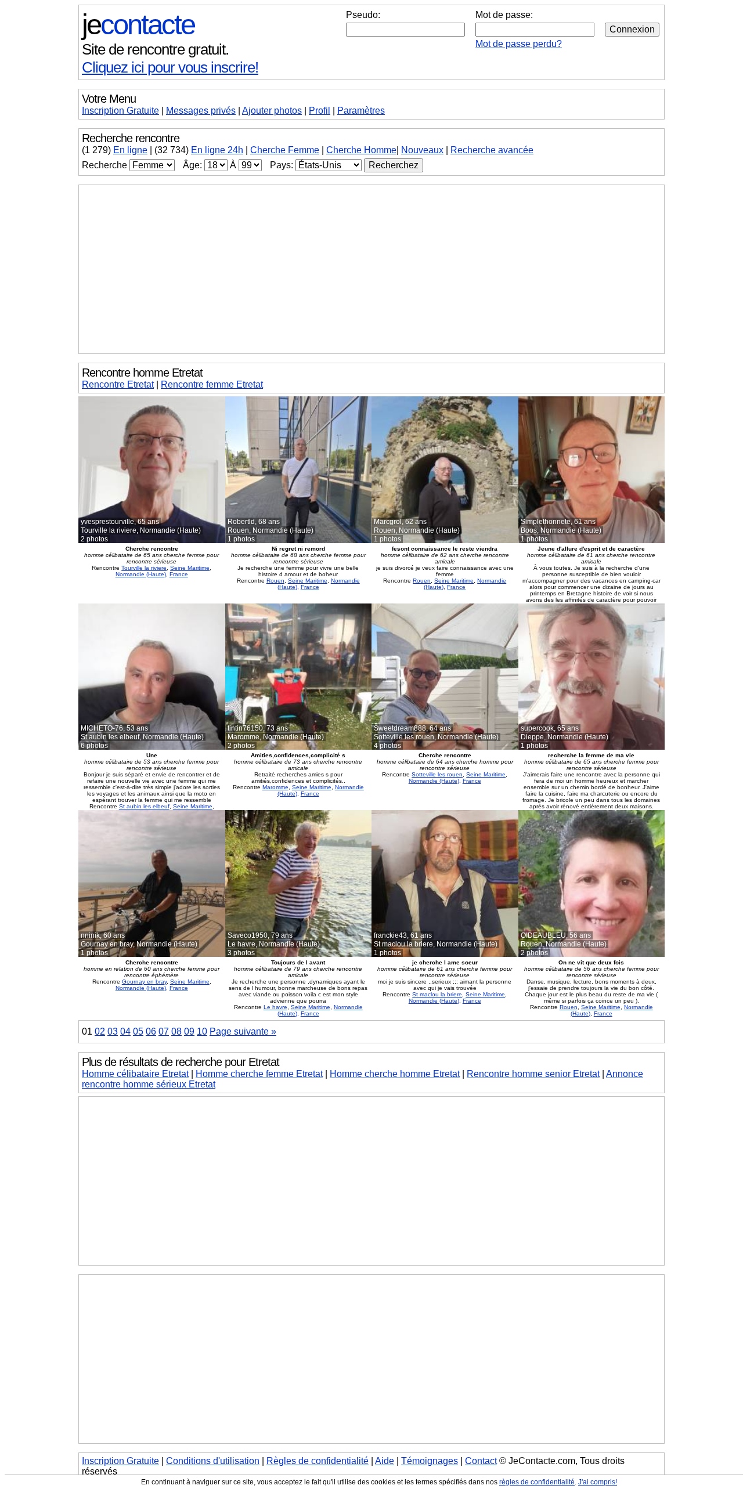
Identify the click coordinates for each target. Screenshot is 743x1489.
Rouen (275, 580)
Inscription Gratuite (120, 110)
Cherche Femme (284, 150)
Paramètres (361, 110)
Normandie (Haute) (141, 574)
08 (176, 1031)
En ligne (130, 150)
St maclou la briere (437, 994)
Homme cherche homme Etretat (395, 1074)
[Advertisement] (371, 269)
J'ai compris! (597, 1482)
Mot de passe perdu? (518, 44)
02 (100, 1031)
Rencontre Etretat (118, 384)
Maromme (275, 787)
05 (138, 1031)
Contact (481, 1461)
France (178, 574)
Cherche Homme (361, 150)
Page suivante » (243, 1031)
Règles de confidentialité (317, 1461)
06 (151, 1031)
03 (112, 1031)
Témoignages (429, 1461)
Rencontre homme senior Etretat (533, 1074)
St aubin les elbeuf (144, 806)
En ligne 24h (217, 150)
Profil (319, 110)
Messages (201, 110)
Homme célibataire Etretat (135, 1074)
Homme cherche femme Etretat (259, 1074)
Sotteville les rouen (437, 774)
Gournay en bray (144, 981)
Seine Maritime (190, 568)
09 (189, 1031)
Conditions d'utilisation (212, 1461)
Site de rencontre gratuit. (155, 49)
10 (202, 1031)
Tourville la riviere (144, 568)
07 (163, 1031)
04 (125, 1031)
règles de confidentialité (537, 1482)
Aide (384, 1461)
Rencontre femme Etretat (212, 384)
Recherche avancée (491, 150)
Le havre (275, 1007)
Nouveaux (422, 150)
